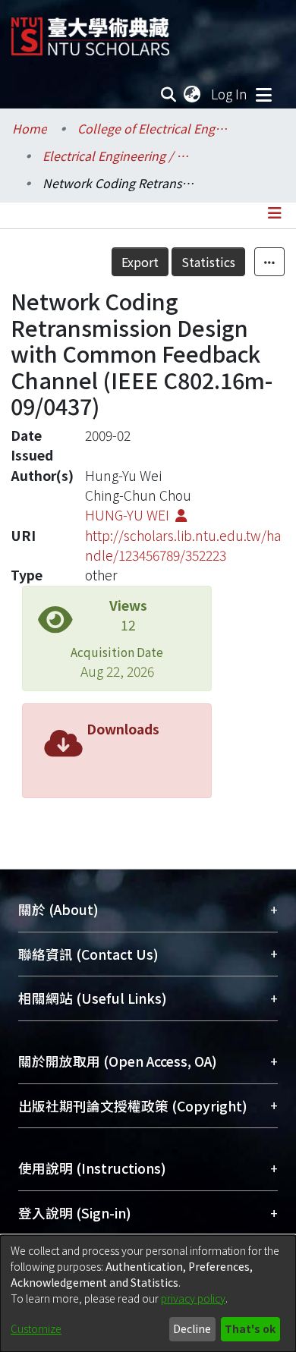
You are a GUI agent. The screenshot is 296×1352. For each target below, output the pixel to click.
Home (29, 128)
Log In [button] (230, 93)
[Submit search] (168, 94)
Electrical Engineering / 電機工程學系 (118, 155)
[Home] (90, 30)
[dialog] (148, 1293)
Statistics (208, 262)
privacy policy (193, 1298)
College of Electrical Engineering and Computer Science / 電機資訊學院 (153, 128)
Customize (36, 1328)
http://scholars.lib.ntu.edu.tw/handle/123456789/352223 (183, 545)
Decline (192, 1328)
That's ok (250, 1328)
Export (140, 262)
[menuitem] (192, 94)
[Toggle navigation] (263, 94)
